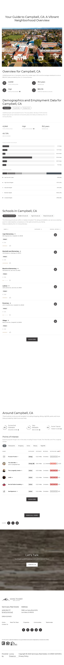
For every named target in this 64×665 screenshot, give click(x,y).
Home (3, 622)
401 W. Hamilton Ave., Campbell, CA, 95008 (13, 305)
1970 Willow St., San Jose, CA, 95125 (11, 270)
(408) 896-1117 (6, 610)
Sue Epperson (12, 491)
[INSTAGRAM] (32, 629)
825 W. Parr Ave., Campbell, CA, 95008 (12, 322)
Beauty (36, 445)
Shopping (21, 445)
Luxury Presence (12, 655)
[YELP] (40, 629)
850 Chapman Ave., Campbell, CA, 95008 (12, 235)
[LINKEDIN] (27, 629)
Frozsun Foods (12, 456)
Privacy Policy (23, 656)
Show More (32, 339)
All (5, 445)
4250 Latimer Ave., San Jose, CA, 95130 (12, 287)
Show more (32, 499)
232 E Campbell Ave (14, 464)
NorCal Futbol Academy (15, 484)
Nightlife (44, 445)
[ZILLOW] (36, 629)
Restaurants (12, 445)
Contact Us (5, 624)
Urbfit (9, 477)
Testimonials (49, 622)
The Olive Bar (12, 462)
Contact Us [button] (32, 564)
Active (29, 445)
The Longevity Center (14, 470)
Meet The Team (14, 622)
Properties (26, 622)
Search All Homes (32, 515)
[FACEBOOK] (23, 629)
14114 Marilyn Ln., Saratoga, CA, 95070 (11, 253)
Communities (37, 622)
